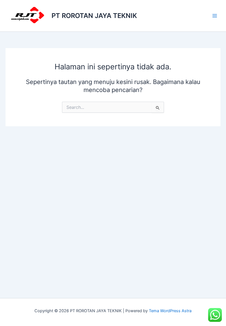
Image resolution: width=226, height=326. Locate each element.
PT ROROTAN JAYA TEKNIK (94, 16)
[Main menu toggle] (214, 16)
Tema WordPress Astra (170, 310)
